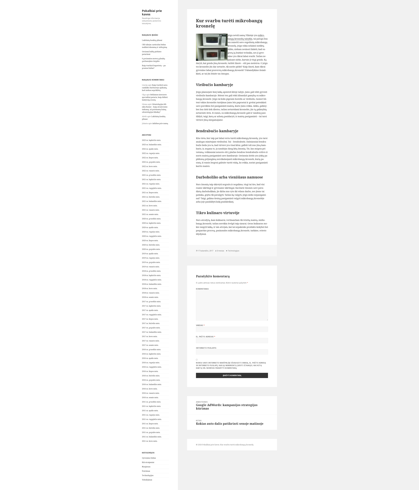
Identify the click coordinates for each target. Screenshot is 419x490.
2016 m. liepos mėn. (150, 371)
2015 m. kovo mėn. (149, 441)
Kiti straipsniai (148, 462)
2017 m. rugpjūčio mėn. (152, 314)
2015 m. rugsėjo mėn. (151, 415)
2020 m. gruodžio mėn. (151, 218)
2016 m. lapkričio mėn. (151, 354)
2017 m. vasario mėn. (151, 341)
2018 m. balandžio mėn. (152, 284)
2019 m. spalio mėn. (150, 253)
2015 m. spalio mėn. (150, 410)
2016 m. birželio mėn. (151, 375)
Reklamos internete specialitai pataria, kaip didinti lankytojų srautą (155, 97)
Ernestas (220, 251)
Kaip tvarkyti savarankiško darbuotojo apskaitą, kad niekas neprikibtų (155, 87)
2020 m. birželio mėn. (151, 245)
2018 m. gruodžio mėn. (151, 271)
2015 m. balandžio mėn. (152, 436)
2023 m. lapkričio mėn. (151, 140)
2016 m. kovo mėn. (149, 389)
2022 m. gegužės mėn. (151, 162)
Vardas (200, 325)
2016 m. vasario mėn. (151, 393)
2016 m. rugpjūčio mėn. (152, 367)
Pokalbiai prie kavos (152, 12)
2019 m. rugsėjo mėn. (151, 258)
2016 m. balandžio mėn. (152, 384)
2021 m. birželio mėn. (151, 197)
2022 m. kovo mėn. (149, 166)
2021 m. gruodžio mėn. (151, 175)
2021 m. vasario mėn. (151, 210)
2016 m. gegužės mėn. (151, 380)
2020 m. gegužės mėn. (151, 249)
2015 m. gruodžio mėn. (151, 402)
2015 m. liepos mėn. (150, 423)
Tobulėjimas (147, 480)
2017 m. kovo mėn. (149, 336)
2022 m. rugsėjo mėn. (151, 153)
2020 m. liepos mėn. (150, 240)
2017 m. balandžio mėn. (152, 332)
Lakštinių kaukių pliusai (152, 40)
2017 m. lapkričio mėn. (151, 306)
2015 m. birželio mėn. (151, 428)
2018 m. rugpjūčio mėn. (152, 280)
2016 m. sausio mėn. (150, 397)
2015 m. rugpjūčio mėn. (152, 419)
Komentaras (202, 289)
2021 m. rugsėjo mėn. (151, 184)
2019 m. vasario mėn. (151, 266)
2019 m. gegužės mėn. (151, 262)
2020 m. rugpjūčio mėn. (152, 236)
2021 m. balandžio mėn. (152, 201)
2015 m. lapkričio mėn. (151, 406)
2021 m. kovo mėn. (149, 205)
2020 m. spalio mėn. (150, 227)
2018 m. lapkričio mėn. (151, 275)
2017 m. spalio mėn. (150, 310)
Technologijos (147, 475)
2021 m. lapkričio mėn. (151, 179)
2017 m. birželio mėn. (151, 323)
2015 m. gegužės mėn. (151, 432)
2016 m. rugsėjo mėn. (151, 362)
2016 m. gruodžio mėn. (151, 349)
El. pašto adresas (205, 336)
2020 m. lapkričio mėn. (151, 223)
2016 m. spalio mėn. (150, 358)
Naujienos (146, 466)
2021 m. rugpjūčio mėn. (152, 188)
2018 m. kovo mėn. (149, 288)
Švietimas (146, 471)
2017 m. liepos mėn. (150, 319)
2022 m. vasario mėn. (151, 171)
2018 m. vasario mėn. (151, 293)
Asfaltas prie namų (160, 123)
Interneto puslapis (206, 348)
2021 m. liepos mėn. (150, 192)
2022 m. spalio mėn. (150, 149)
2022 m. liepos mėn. (150, 157)
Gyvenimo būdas (149, 458)
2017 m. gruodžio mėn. (151, 301)
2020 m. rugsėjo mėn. (151, 232)
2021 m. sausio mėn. (150, 214)
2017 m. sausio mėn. (150, 345)
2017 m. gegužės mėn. (151, 327)
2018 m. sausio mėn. (150, 297)
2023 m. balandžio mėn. (152, 144)
